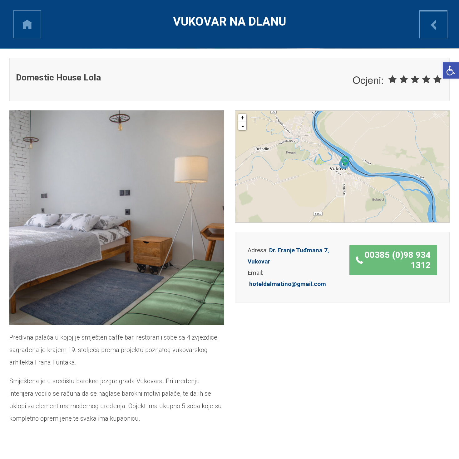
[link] (451, 70)
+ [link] (242, 117)
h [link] (27, 24)
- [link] (242, 126)
